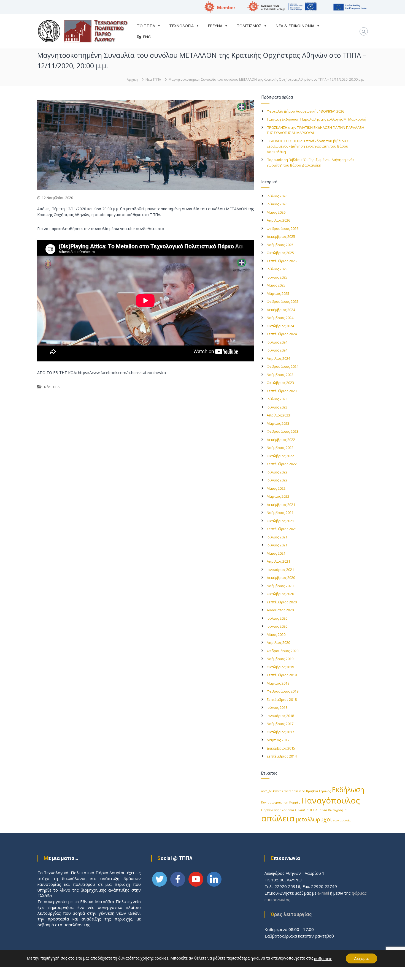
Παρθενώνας (270, 810)
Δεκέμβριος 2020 (281, 577)
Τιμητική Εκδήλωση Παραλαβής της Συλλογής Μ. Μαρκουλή (316, 119)
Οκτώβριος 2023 (280, 382)
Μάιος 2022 (276, 488)
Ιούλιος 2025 (277, 268)
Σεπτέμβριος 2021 (282, 528)
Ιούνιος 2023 (277, 407)
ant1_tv (266, 791)
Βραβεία (312, 791)
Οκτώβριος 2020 (280, 593)
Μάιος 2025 (276, 285)
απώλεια (278, 818)
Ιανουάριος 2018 (280, 715)
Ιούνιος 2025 (277, 277)
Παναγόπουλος (330, 800)
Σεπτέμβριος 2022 (282, 463)
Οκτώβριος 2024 (280, 325)
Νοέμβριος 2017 (280, 723)
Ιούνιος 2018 (277, 707)
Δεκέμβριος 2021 (281, 504)
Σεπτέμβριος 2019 (282, 674)
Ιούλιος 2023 (277, 398)
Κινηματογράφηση (274, 802)
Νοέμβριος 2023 (280, 374)
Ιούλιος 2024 (277, 342)
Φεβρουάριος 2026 (282, 228)
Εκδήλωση (348, 789)
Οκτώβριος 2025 (280, 252)
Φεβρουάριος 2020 (282, 650)
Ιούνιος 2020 (277, 626)
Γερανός (325, 791)
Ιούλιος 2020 (277, 618)
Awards (277, 791)
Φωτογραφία (337, 810)
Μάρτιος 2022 (278, 496)
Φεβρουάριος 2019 (282, 691)
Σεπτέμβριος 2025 (282, 260)
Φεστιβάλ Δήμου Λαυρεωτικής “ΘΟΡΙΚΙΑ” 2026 (305, 111)
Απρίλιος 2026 (278, 220)
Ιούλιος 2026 (277, 196)
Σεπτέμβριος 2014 (282, 756)
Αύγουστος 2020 (280, 610)
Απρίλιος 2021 (278, 561)
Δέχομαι (361, 958)
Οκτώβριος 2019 (280, 666)
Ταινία (322, 810)
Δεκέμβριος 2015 (281, 748)
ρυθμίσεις (323, 958)
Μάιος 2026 (276, 212)
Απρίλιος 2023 (278, 415)
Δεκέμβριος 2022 (281, 439)
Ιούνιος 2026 (277, 203)
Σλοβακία (287, 810)
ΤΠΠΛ (313, 810)
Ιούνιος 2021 (277, 545)
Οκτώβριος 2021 (280, 520)
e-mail (323, 893)
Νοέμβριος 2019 (280, 658)
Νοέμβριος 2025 (280, 244)
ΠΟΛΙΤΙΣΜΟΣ (248, 25)
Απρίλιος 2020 (278, 642)
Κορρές (294, 802)
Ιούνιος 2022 (277, 480)
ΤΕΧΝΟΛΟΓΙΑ (181, 25)
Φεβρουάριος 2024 (282, 366)
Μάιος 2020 (276, 634)
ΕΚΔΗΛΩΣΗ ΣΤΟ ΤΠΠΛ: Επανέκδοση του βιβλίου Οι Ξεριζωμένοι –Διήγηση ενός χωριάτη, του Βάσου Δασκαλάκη (309, 146)
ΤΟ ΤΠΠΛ (146, 25)
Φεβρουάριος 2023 (282, 431)
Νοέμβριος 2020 (280, 585)
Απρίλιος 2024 (278, 358)
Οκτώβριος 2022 (280, 455)
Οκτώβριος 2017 (280, 731)
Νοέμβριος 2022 (280, 447)
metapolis (291, 791)
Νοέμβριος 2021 (280, 512)
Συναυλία (302, 810)
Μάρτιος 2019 (278, 683)
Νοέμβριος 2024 (280, 317)
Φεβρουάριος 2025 (282, 301)
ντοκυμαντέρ (342, 820)
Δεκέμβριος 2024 (281, 309)
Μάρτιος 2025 (278, 293)
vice (302, 791)
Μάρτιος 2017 (278, 739)
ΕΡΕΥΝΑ (215, 25)
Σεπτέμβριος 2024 (282, 333)
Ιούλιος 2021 (277, 537)
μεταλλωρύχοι (314, 819)
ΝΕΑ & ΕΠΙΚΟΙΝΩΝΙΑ (295, 25)
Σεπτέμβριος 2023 (282, 390)
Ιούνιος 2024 (277, 350)
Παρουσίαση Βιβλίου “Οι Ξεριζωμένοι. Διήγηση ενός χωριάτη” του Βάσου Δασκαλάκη (310, 162)
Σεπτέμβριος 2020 (282, 602)
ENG (147, 36)
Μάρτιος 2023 (278, 423)
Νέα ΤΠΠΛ (153, 79)
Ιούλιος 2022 (277, 472)
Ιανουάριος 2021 (280, 569)
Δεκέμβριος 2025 (281, 236)
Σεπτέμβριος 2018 (282, 699)
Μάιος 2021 (276, 553)
